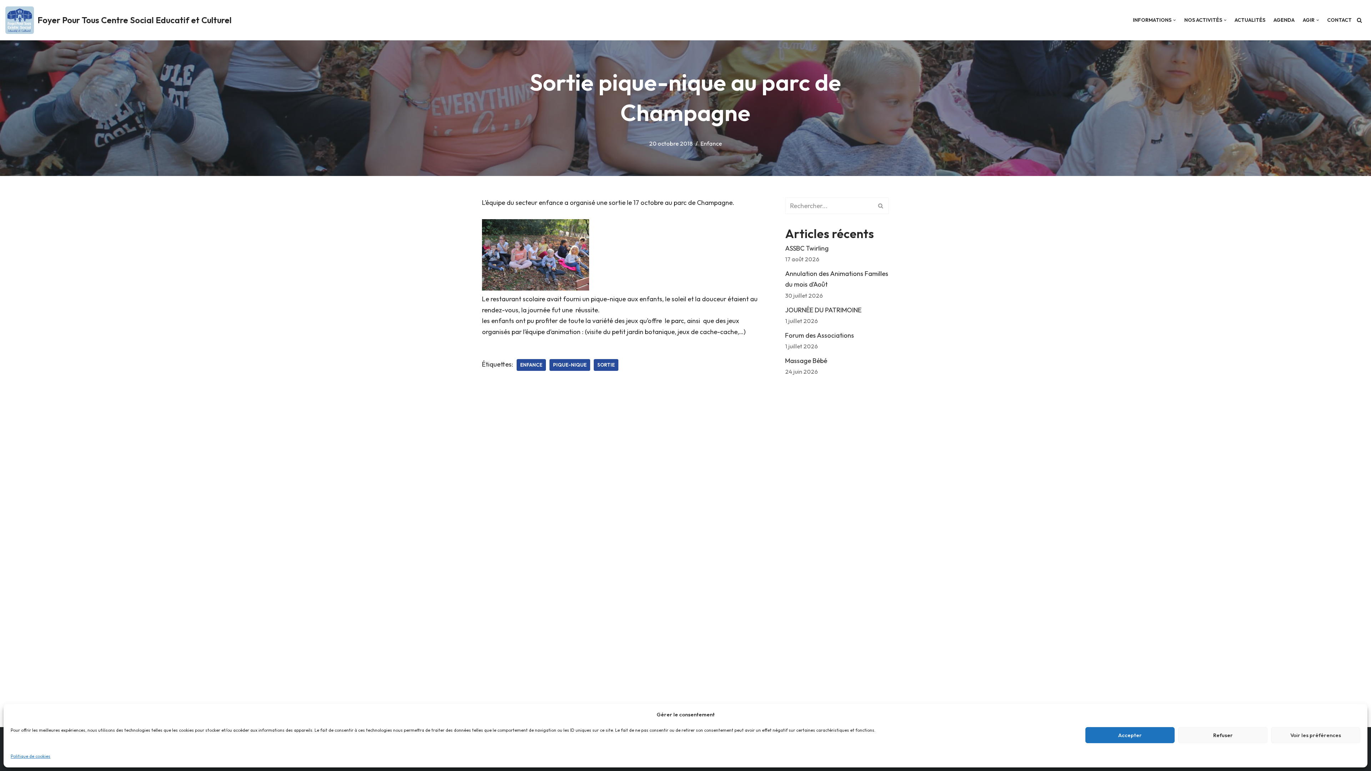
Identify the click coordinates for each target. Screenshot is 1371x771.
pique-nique (570, 365)
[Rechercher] (1359, 20)
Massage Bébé (806, 361)
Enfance (711, 143)
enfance (531, 365)
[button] (1174, 20)
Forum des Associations (819, 335)
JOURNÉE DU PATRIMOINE (823, 310)
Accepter (1130, 735)
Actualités (1250, 20)
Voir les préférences (1315, 735)
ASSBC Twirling (807, 248)
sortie (606, 365)
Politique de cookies (30, 756)
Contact (1339, 20)
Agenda (1284, 20)
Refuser (1223, 735)
